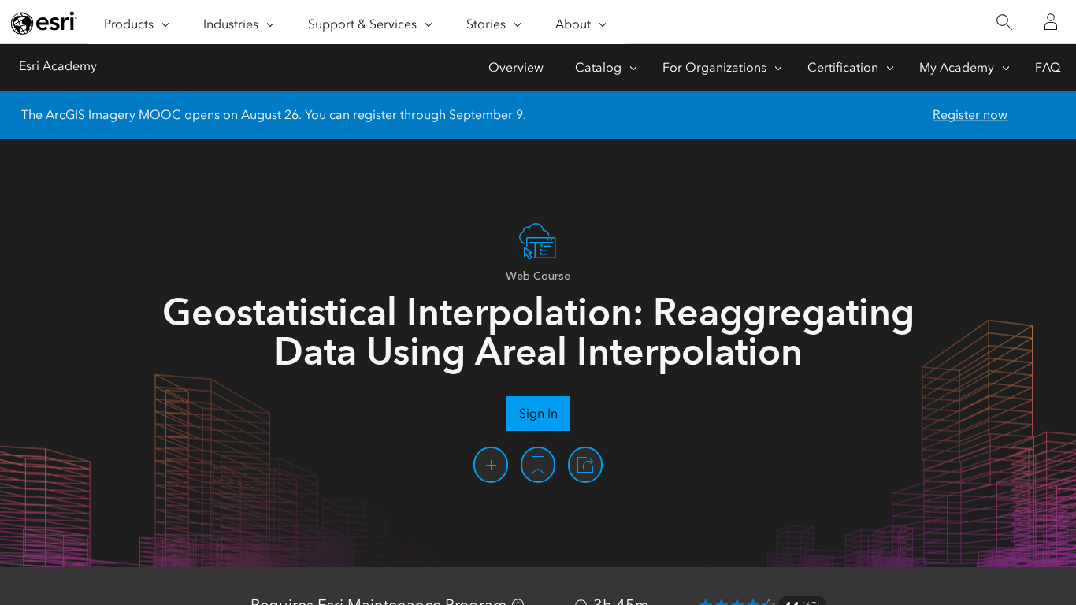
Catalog (598, 67)
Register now (970, 114)
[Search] (1004, 22)
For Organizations (714, 67)
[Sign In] (1051, 22)
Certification (842, 67)
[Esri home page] (44, 22)
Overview (516, 67)
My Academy (956, 67)
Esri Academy (58, 65)
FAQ (1047, 67)
